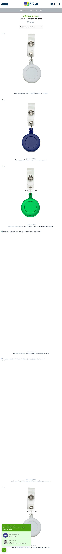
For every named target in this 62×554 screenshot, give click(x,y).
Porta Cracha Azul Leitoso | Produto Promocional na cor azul (31, 160)
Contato (33, 10)
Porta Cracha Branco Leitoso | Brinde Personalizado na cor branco (31, 93)
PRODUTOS (24, 10)
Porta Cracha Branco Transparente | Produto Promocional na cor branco (31, 547)
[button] (4, 4)
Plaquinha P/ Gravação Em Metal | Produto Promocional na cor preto (31, 353)
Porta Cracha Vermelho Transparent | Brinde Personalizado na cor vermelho (31, 481)
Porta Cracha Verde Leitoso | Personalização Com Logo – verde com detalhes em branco (31, 226)
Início (22, 19)
